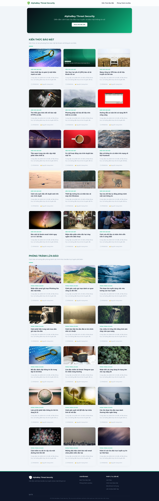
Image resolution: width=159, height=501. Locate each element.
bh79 (31, 494)
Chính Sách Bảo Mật (112, 483)
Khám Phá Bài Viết (79, 24)
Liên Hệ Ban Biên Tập (112, 489)
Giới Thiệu (109, 480)
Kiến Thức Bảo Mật (108, 3)
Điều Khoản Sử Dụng (112, 486)
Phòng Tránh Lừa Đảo (124, 3)
